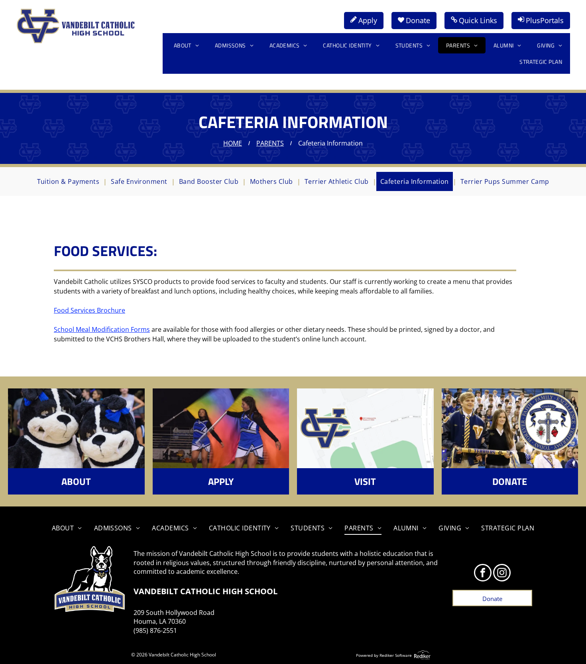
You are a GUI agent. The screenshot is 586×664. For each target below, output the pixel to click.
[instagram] (502, 573)
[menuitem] (186, 45)
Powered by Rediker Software (384, 655)
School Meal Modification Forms (102, 329)
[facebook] (483, 573)
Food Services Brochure (89, 310)
